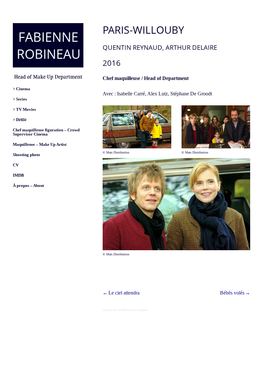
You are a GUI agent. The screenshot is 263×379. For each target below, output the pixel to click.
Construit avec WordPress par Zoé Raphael (125, 310)
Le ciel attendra (124, 292)
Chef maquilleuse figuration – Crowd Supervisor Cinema (46, 132)
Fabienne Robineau (49, 45)
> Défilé (20, 120)
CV (16, 165)
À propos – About (28, 185)
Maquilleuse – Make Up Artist (39, 144)
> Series (20, 99)
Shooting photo (26, 155)
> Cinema (21, 89)
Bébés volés (232, 292)
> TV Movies (24, 109)
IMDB (18, 175)
